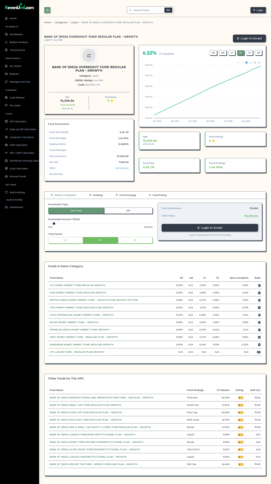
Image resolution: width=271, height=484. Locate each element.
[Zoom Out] (242, 62)
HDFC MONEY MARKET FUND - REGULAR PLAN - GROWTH (84, 336)
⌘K (168, 10)
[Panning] (251, 63)
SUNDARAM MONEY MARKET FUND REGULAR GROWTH (82, 344)
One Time (76, 210)
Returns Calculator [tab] (65, 195)
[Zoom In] (237, 62)
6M (222, 52)
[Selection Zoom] (246, 62)
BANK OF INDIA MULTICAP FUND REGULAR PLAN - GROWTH (86, 419)
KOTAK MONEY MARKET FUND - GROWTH (74, 322)
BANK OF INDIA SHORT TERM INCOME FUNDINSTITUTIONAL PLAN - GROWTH (96, 442)
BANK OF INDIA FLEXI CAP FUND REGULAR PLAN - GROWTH (86, 412)
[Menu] (259, 62)
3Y (240, 52)
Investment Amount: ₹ (64, 219)
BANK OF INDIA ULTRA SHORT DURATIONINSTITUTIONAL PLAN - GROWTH (95, 449)
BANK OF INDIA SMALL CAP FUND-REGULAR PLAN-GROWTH (85, 404)
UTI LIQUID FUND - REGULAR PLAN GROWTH (77, 351)
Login (260, 10)
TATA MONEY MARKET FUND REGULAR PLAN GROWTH (81, 307)
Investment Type (58, 204)
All (258, 52)
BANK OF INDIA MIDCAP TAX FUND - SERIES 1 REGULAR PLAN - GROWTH (93, 464)
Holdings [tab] (97, 195)
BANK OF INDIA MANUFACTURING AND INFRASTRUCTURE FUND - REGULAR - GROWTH (101, 397)
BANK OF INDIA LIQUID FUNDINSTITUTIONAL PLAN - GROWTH (88, 456)
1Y (232, 52)
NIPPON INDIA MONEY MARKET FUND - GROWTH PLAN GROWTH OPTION (94, 299)
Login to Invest (251, 38)
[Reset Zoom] (255, 62)
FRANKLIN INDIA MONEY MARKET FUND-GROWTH (79, 329)
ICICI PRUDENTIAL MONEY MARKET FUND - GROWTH (82, 314)
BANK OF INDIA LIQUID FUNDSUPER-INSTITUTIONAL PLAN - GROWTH (92, 434)
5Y (249, 52)
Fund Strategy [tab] (127, 195)
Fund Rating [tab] (159, 195)
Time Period (55, 234)
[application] (202, 91)
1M (213, 52)
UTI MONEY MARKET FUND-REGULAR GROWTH (77, 285)
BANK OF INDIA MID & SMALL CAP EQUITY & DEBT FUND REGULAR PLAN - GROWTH (100, 427)
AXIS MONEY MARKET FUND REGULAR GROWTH (78, 292)
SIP (128, 210)
